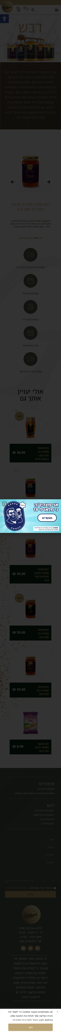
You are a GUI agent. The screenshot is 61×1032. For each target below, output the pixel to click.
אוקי (30, 1027)
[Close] (57, 1012)
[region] (30, 1020)
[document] (30, 516)
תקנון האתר (38, 1019)
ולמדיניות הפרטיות (22, 1019)
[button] (4, 504)
